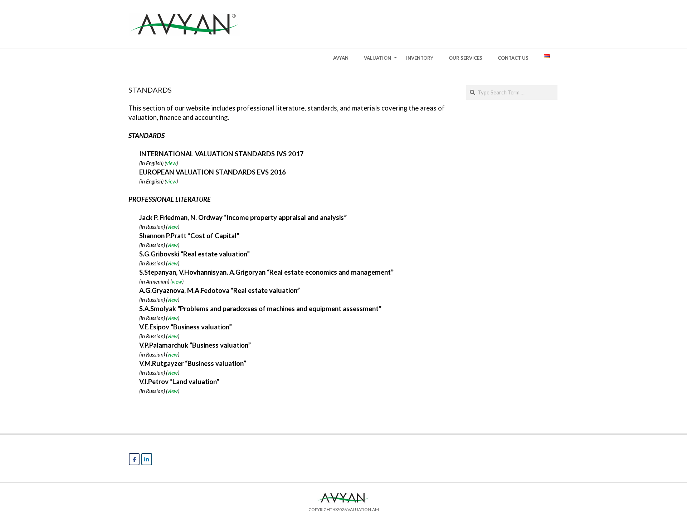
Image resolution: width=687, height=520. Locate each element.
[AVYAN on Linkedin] (146, 459)
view (171, 163)
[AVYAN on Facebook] (134, 459)
